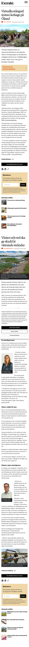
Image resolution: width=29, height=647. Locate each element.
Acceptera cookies (14, 327)
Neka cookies (14, 331)
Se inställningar (14, 335)
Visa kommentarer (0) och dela (14, 164)
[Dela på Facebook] (2, 169)
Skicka (23, 184)
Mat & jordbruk (7, 21)
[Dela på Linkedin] (5, 169)
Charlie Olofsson (6, 159)
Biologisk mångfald (8, 248)
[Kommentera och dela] (2, 22)
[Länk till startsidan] (7, 3)
